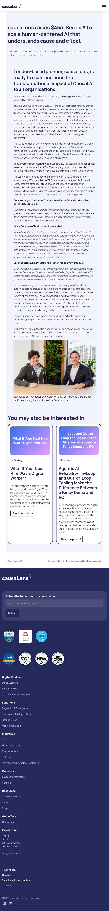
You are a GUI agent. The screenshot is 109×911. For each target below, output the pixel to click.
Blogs (5, 808)
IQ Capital (33, 150)
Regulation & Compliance (15, 708)
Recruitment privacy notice (16, 880)
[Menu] (104, 5)
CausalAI (6, 885)
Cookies (6, 875)
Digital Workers (10, 682)
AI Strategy (17, 460)
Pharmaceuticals (11, 751)
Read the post (21, 513)
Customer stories (11, 796)
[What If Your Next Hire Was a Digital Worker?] (30, 440)
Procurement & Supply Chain (17, 714)
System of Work (10, 688)
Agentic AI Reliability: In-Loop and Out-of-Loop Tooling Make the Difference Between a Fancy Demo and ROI (78, 483)
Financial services (11, 745)
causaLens (13, 51)
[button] (4, 903)
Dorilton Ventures (45, 143)
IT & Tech (7, 757)
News (5, 802)
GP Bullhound (45, 150)
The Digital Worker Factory (16, 694)
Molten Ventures (67, 143)
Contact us (8, 822)
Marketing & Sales (11, 725)
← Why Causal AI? (14, 561)
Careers (6, 782)
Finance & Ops (9, 719)
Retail (5, 739)
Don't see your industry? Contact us (20, 762)
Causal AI (27, 51)
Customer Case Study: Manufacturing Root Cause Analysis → (75, 561)
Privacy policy (9, 870)
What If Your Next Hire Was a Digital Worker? (27, 473)
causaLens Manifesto (13, 776)
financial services (31, 316)
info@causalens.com (13, 853)
